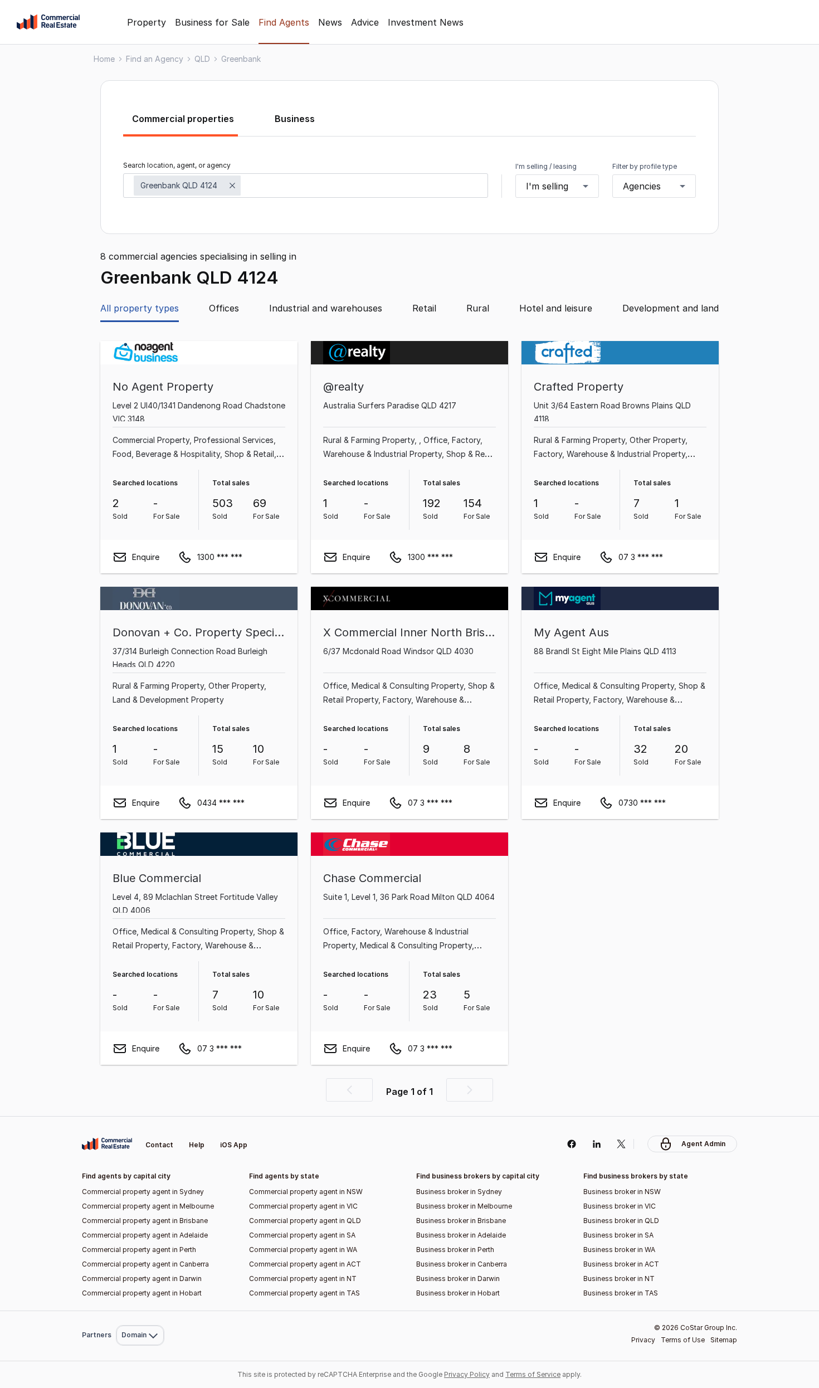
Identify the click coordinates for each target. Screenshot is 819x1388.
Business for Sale (212, 22)
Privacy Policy (467, 1374)
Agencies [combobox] (642, 186)
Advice (365, 22)
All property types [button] (139, 308)
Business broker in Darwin (458, 1278)
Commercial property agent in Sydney (143, 1191)
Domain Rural (139, 1311)
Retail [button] (424, 308)
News (330, 22)
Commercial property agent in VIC (303, 1206)
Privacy (643, 1340)
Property (146, 22)
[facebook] (571, 1144)
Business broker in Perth (455, 1249)
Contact (159, 1145)
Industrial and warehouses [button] (325, 308)
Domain (139, 1118)
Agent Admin (703, 1143)
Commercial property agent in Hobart (142, 1293)
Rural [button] (477, 308)
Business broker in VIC (619, 1206)
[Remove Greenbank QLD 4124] (232, 186)
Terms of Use (683, 1340)
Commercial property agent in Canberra (145, 1264)
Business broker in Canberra (461, 1264)
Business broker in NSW (622, 1191)
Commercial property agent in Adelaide (145, 1235)
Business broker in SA (618, 1235)
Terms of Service (532, 1374)
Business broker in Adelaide (461, 1235)
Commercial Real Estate (48, 22)
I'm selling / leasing (546, 166)
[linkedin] (596, 1144)
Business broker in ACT (621, 1264)
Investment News (426, 22)
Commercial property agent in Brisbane (145, 1220)
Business (295, 118)
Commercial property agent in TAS (304, 1293)
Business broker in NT (619, 1278)
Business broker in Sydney (459, 1191)
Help (196, 1145)
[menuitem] (140, 1119)
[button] (349, 1090)
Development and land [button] (670, 308)
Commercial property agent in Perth (139, 1249)
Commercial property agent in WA (303, 1249)
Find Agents (284, 22)
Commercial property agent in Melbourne (148, 1206)
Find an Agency (154, 59)
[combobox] (305, 185)
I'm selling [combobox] (547, 186)
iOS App (233, 1145)
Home (104, 59)
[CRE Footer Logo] (107, 1144)
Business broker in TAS (620, 1293)
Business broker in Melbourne (464, 1206)
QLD (202, 59)
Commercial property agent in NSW (306, 1191)
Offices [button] (224, 308)
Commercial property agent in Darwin (142, 1278)
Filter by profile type (644, 166)
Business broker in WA (619, 1249)
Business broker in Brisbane (461, 1220)
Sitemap (723, 1340)
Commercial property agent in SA (302, 1235)
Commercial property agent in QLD (305, 1220)
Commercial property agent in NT (303, 1278)
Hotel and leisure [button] (555, 308)
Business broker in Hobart (458, 1293)
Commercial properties (183, 118)
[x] (621, 1144)
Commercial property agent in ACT (305, 1264)
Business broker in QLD (621, 1220)
